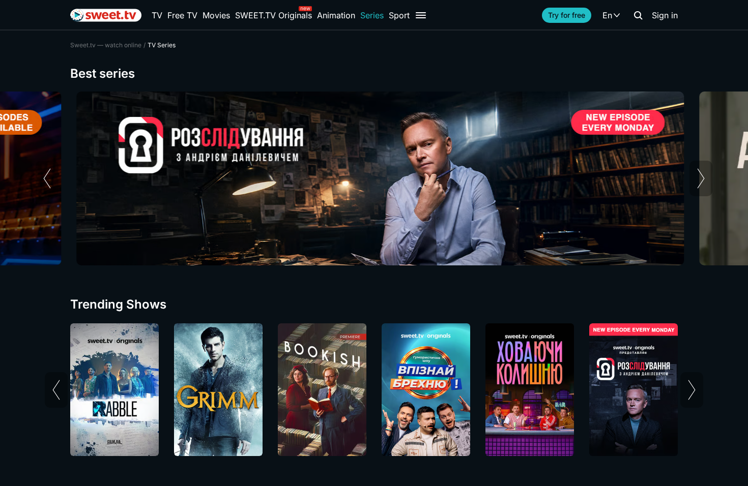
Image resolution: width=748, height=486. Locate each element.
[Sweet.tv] (105, 15)
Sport (399, 15)
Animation (336, 15)
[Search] (638, 15)
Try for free (566, 15)
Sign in (665, 15)
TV (157, 15)
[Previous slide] (47, 178)
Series (372, 15)
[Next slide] (700, 178)
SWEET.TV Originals (273, 15)
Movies (216, 15)
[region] (374, 178)
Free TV (182, 15)
